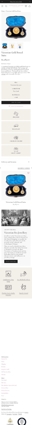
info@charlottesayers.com (7, 405)
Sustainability (4, 393)
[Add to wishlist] (28, 173)
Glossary (3, 374)
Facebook (15, 414)
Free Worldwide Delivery (23, 279)
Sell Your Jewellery (6, 372)
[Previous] (2, 1)
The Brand (3, 380)
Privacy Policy (4, 388)
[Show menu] (2, 6)
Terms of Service (5, 390)
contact (26, 412)
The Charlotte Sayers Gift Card (9, 385)
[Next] (30, 1)
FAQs (2, 361)
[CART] (29, 6)
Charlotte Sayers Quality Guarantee (8, 294)
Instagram (9, 414)
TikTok (20, 414)
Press (2, 395)
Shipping (3, 364)
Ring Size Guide (5, 369)
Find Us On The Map (6, 409)
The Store (3, 382)
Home (3, 11)
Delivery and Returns (8, 162)
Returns (3, 366)
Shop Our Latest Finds (16, 1)
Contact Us (4, 359)
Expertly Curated (23, 293)
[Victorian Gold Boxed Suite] (16, 185)
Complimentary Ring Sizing (8, 280)
